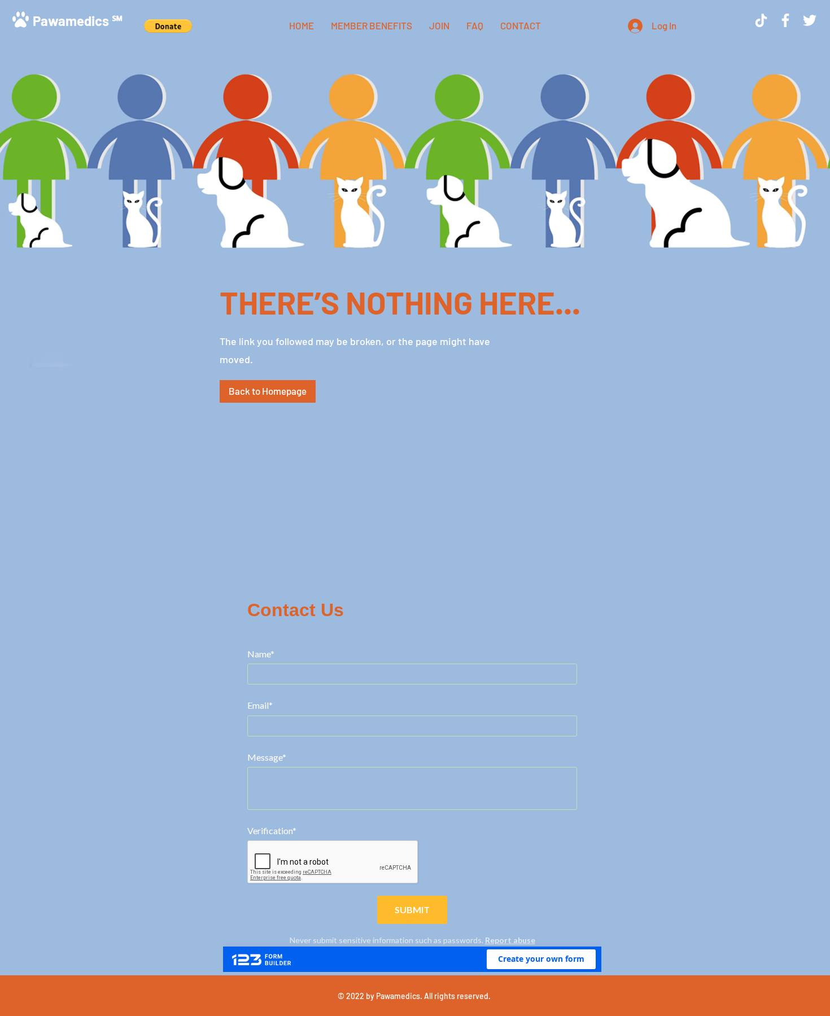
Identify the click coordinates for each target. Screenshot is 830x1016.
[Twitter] (810, 20)
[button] (168, 26)
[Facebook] (785, 20)
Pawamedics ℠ (78, 20)
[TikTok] (761, 20)
